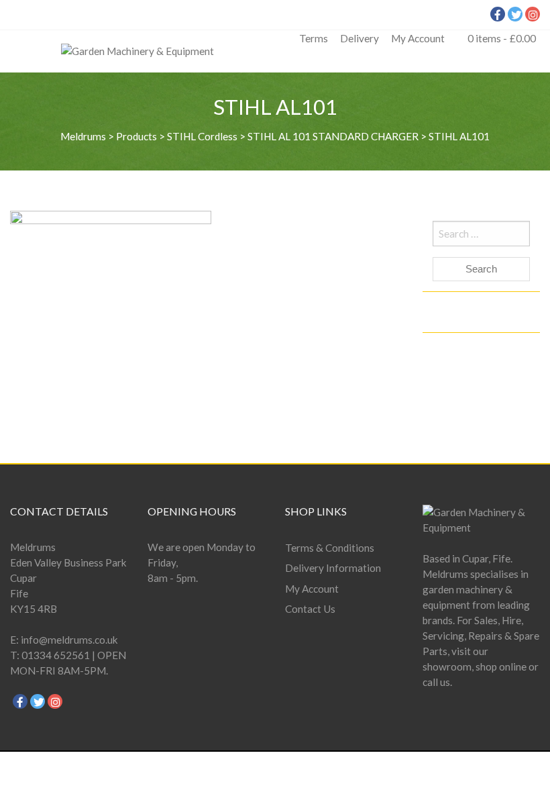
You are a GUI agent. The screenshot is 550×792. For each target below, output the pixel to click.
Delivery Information (333, 568)
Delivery (359, 38)
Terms (313, 38)
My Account (418, 38)
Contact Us (310, 609)
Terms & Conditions (329, 548)
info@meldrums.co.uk (69, 640)
